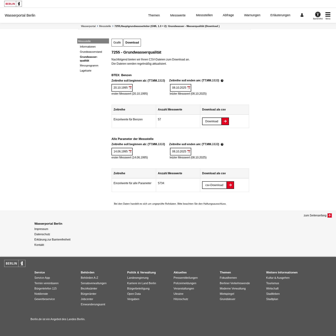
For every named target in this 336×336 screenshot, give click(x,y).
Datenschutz (42, 234)
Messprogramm (89, 65)
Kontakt (39, 244)
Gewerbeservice (44, 299)
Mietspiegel (227, 293)
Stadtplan (272, 299)
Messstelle (105, 26)
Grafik (117, 42)
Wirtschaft (272, 288)
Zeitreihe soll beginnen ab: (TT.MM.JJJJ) (167, 81)
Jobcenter (87, 299)
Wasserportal (88, 26)
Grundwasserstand (91, 51)
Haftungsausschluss (214, 203)
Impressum (41, 228)
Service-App (42, 277)
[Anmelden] (302, 15)
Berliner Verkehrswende (235, 283)
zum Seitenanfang (315, 215)
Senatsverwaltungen (94, 283)
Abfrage (228, 15)
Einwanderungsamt (93, 304)
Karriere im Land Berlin (141, 283)
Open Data (134, 293)
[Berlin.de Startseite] (13, 4)
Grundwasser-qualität (89, 58)
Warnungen (252, 15)
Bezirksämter (89, 288)
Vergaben (133, 299)
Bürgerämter (88, 293)
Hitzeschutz (181, 299)
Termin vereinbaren (46, 283)
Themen (154, 15)
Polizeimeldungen (185, 283)
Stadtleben (273, 293)
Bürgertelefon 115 (45, 288)
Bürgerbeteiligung (138, 288)
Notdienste (41, 293)
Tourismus (272, 283)
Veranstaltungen (184, 288)
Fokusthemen (228, 277)
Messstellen (204, 15)
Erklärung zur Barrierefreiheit (52, 239)
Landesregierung (138, 277)
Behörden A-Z (89, 277)
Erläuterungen (280, 15)
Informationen (88, 46)
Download (132, 42)
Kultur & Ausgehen (278, 277)
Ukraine (178, 293)
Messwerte (178, 15)
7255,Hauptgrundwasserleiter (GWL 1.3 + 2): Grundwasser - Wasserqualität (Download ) (167, 26)
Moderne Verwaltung (233, 288)
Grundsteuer (227, 299)
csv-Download (214, 185)
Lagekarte (85, 70)
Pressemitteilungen (186, 277)
